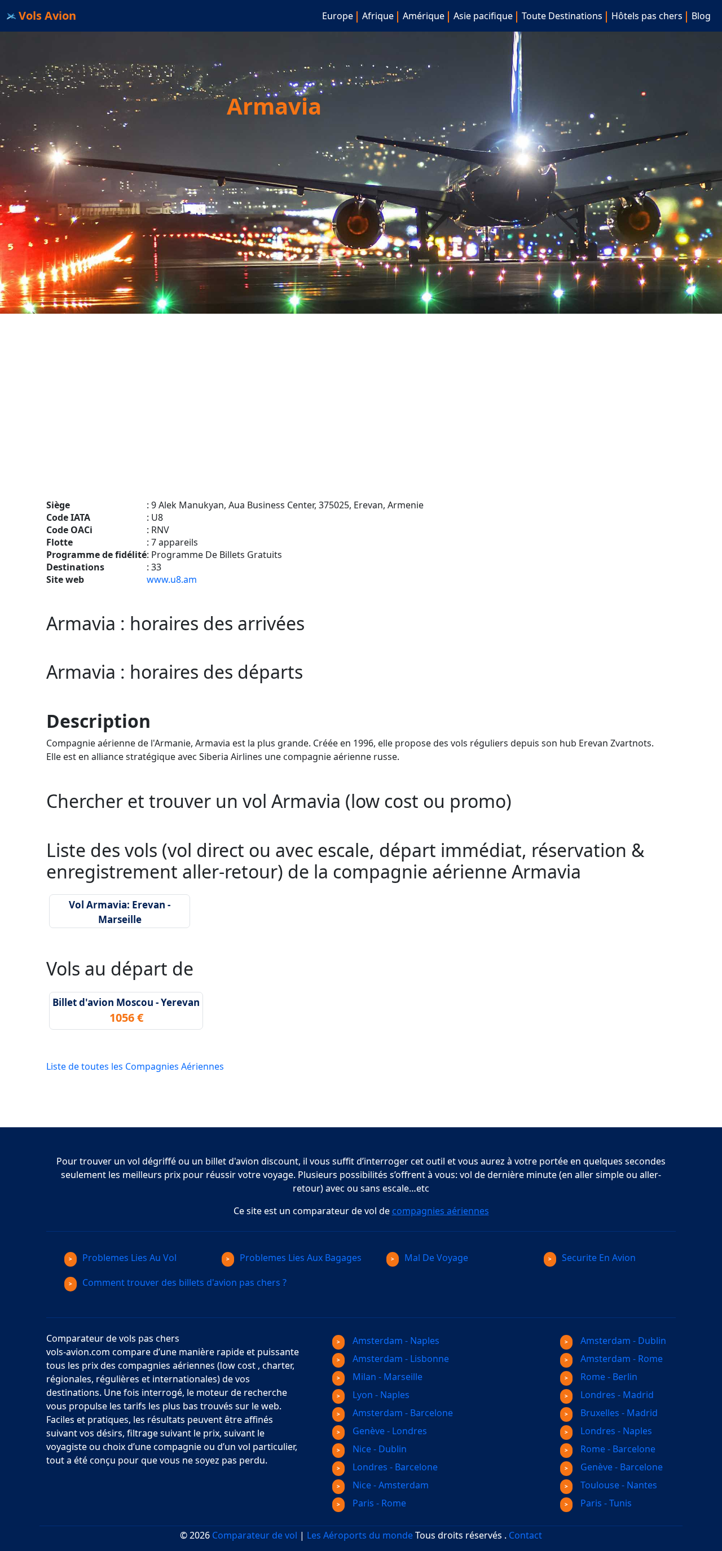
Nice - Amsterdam (389, 1485)
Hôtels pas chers (647, 16)
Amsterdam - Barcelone (401, 1413)
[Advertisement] (361, 393)
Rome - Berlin (607, 1376)
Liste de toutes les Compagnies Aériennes (135, 1066)
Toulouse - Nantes (617, 1485)
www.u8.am (172, 579)
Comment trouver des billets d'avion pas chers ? (184, 1282)
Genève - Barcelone (620, 1467)
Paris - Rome (378, 1503)
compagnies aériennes (440, 1211)
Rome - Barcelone (616, 1449)
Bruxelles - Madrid (618, 1413)
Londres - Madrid (616, 1395)
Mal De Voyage (436, 1257)
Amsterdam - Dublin (622, 1340)
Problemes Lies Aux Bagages (301, 1257)
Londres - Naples (615, 1431)
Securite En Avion (599, 1257)
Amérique (423, 16)
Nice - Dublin (378, 1449)
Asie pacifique (483, 16)
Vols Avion (46, 15)
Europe (337, 16)
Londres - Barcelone (394, 1467)
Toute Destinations (562, 16)
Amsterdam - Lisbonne (399, 1358)
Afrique (378, 16)
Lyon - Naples (380, 1395)
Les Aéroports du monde (360, 1535)
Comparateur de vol (254, 1535)
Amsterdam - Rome (620, 1358)
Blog (701, 16)
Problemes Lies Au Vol (129, 1257)
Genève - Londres (388, 1431)
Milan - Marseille (386, 1376)
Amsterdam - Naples (394, 1340)
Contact (525, 1535)
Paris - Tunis (605, 1503)
